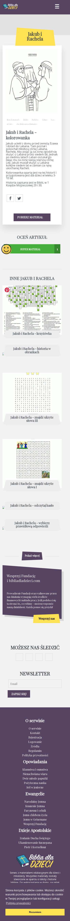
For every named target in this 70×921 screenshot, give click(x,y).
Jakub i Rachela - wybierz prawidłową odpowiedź (32, 524)
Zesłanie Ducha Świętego (35, 838)
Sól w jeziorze (35, 787)
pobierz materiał (30, 217)
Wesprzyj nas (47, 618)
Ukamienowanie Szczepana (35, 842)
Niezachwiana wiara (35, 774)
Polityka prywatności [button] (18, 903)
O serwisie (35, 728)
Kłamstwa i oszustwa (35, 769)
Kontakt (35, 733)
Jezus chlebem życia (35, 815)
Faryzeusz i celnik (35, 810)
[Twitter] (19, 198)
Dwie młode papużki (35, 778)
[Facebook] (10, 198)
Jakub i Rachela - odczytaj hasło (32, 505)
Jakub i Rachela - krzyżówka (32, 333)
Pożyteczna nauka (35, 783)
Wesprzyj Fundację (35, 824)
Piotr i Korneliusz (35, 847)
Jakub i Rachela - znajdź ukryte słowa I (32, 485)
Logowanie (35, 742)
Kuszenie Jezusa (35, 806)
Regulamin (35, 751)
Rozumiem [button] (35, 912)
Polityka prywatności (35, 755)
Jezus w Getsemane (35, 819)
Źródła (35, 746)
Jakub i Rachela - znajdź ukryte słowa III (32, 419)
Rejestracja (35, 737)
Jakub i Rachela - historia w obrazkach (32, 350)
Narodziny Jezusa (35, 801)
